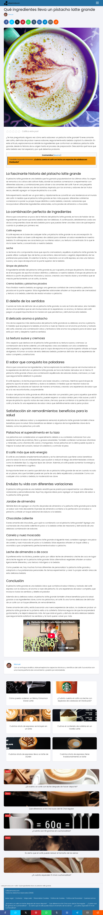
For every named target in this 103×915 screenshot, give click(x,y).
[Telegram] (45, 22)
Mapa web (28, 898)
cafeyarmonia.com (12, 891)
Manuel (10, 14)
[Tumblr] (33, 22)
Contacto (18, 898)
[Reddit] (56, 22)
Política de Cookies (58, 898)
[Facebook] (6, 22)
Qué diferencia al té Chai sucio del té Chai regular (67, 904)
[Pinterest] (22, 22)
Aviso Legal (9, 898)
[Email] (50, 22)
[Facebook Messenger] (11, 22)
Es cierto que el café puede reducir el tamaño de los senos (50, 906)
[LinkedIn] (39, 22)
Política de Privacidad (74, 898)
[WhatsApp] (28, 22)
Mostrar (57, 155)
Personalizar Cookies (41, 898)
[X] (17, 22)
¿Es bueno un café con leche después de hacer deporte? (26, 904)
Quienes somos (90, 898)
